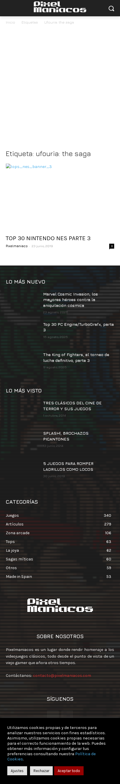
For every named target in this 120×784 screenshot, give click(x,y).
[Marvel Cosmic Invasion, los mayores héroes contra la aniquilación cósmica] (22, 302)
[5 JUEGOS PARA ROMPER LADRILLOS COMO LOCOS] (22, 472)
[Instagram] (67, 716)
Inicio (10, 22)
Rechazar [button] (41, 771)
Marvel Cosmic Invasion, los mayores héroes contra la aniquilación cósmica (70, 299)
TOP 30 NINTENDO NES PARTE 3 (48, 238)
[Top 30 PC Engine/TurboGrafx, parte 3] (22, 332)
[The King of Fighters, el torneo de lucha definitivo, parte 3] (22, 363)
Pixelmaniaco (17, 246)
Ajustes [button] (17, 771)
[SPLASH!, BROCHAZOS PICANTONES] (22, 441)
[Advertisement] (60, 88)
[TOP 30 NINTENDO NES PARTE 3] (60, 197)
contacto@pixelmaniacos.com (62, 675)
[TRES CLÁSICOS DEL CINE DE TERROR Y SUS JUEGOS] (22, 411)
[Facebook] (53, 716)
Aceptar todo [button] (69, 771)
